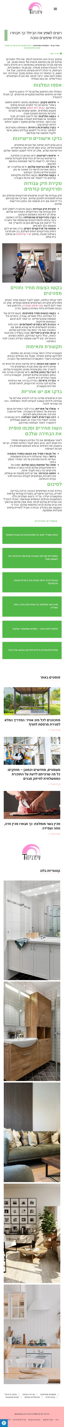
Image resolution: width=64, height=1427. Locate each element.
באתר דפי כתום (36, 108)
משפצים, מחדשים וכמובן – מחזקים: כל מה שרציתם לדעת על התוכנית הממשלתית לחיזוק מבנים (33, 774)
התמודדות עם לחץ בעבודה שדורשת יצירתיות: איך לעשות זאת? (33, 557)
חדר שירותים (23, 234)
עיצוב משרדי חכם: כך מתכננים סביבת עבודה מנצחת (32, 535)
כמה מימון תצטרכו (32, 306)
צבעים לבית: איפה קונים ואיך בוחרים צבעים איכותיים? (36, 582)
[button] (55, 8)
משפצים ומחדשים (41, 45)
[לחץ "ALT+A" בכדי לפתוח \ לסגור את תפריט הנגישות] (4, 1423)
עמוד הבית (55, 45)
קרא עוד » (54, 730)
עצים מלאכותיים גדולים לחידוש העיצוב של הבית (33, 650)
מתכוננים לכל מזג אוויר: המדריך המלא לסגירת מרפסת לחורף (32, 722)
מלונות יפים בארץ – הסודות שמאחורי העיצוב (35, 629)
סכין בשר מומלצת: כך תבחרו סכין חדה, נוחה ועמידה (36, 606)
